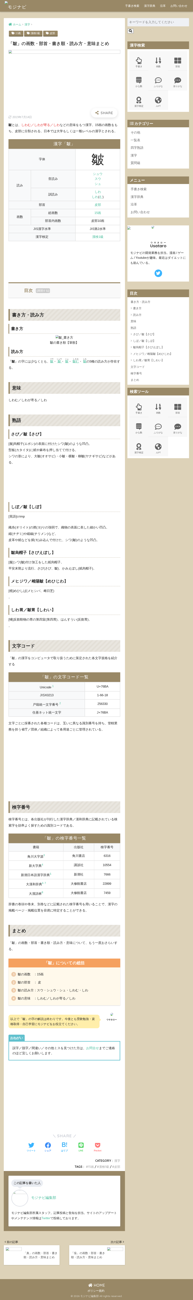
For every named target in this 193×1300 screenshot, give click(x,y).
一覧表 (135, 140)
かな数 (139, 86)
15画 (18, 33)
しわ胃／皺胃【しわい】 (148, 360)
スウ (98, 179)
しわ (98, 192)
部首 (177, 66)
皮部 (52, 33)
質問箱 (135, 163)
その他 (135, 132)
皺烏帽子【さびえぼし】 (148, 347)
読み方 (137, 314)
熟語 (133, 327)
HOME (99, 1285)
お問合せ (92, 1048)
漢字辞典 (149, 5)
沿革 (163, 5)
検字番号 (136, 373)
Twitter (45, 1218)
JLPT (158, 106)
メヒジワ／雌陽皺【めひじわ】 (153, 353)
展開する (43, 290)
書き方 (137, 308)
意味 (133, 321)
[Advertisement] (64, 259)
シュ (98, 184)
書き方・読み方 (140, 301)
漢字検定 (138, 106)
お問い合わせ (178, 5)
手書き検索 (132, 5)
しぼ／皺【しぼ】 (144, 340)
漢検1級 (35, 33)
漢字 (117, 1161)
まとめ (135, 379)
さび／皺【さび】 (144, 334)
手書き (139, 66)
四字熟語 (137, 148)
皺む (76, 361)
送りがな (177, 86)
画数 (158, 66)
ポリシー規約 (95, 1290)
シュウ (98, 174)
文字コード (138, 366)
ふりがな (158, 86)
